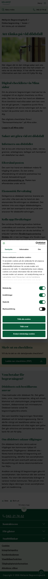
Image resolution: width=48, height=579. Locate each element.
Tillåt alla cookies (24, 319)
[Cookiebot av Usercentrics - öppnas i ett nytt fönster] (35, 243)
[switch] (42, 295)
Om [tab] (39, 249)
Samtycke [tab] (9, 249)
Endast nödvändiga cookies (24, 334)
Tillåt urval (24, 326)
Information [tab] (24, 249)
